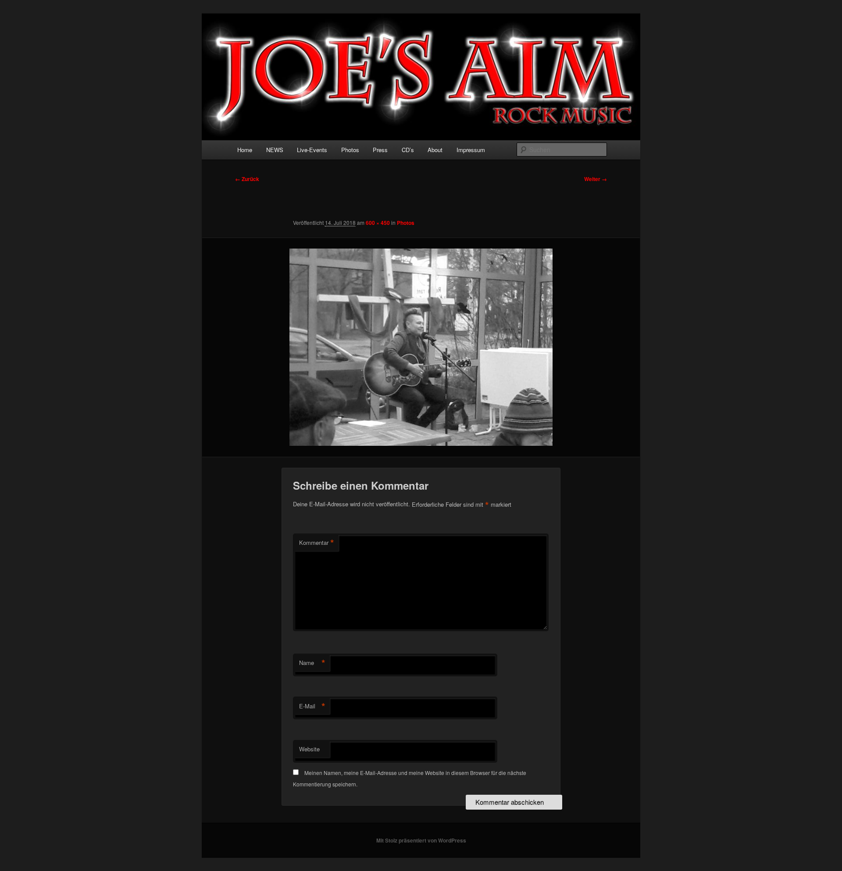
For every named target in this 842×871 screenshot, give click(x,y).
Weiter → (595, 179)
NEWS (274, 150)
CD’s (408, 150)
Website (309, 749)
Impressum (471, 150)
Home (244, 150)
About (435, 150)
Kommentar (316, 543)
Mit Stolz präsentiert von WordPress (421, 840)
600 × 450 (378, 223)
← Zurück (247, 179)
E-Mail (312, 706)
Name (312, 663)
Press (380, 150)
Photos (350, 150)
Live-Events (312, 150)
